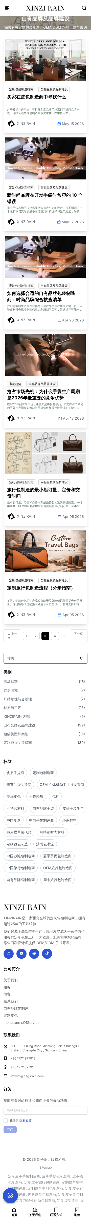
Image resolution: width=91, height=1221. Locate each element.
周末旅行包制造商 (57, 880)
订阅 (10, 1129)
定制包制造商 (43, 772)
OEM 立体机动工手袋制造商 (62, 784)
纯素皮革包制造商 (42, 1194)
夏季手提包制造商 (57, 856)
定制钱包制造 (17, 844)
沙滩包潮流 (45, 844)
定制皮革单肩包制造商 (45, 1188)
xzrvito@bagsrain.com (27, 1076)
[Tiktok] (47, 954)
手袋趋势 (36, 796)
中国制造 (14, 820)
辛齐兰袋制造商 (19, 784)
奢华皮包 (14, 796)
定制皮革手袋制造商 (24, 1176)
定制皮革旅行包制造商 (42, 1182)
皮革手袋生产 (73, 808)
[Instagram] (9, 954)
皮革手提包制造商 (56, 1176)
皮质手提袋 (15, 772)
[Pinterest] (34, 954)
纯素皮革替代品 (19, 832)
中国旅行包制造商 (21, 868)
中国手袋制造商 (41, 820)
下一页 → (78, 636)
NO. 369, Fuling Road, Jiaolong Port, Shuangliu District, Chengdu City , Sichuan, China (44, 1048)
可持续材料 (15, 808)
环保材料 (69, 820)
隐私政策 (25, 1121)
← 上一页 (12, 636)
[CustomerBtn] (10, 1195)
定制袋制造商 (67, 1200)
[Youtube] (21, 954)
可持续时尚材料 (52, 832)
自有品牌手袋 (43, 808)
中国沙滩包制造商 (21, 856)
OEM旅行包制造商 (58, 868)
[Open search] (84, 8)
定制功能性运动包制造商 (35, 1200)
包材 (55, 796)
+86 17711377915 (22, 1058)
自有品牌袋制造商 (21, 880)
